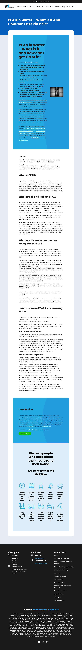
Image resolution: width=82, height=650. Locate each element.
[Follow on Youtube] (39, 642)
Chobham (27, 618)
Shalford (58, 630)
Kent (57, 624)
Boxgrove (60, 615)
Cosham (48, 618)
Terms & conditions (59, 600)
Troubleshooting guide (60, 576)
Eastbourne (26, 619)
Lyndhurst (70, 625)
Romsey (65, 628)
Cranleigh (53, 618)
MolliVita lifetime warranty (61, 570)
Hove (46, 624)
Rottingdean (71, 628)
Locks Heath (49, 625)
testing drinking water (34, 228)
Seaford (47, 630)
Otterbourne (37, 627)
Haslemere (52, 622)
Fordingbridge (69, 621)
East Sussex (44, 619)
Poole (9, 628)
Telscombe (31, 633)
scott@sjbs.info (45, 1)
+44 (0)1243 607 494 (41, 563)
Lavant (19, 625)
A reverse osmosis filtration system (29, 358)
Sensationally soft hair (60, 495)
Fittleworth (55, 621)
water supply (50, 162)
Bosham (44, 615)
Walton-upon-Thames (58, 633)
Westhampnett (40, 634)
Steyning (63, 631)
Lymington (65, 625)
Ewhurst (15, 621)
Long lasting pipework (22, 516)
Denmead (63, 618)
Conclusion (35, 62)
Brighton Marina (14, 616)
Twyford (37, 633)
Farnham (30, 621)
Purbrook (38, 628)
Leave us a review (59, 594)
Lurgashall (59, 625)
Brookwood (31, 616)
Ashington (52, 613)
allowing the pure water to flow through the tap (37, 372)
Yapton (54, 636)
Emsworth (70, 619)
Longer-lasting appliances (32, 496)
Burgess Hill (37, 616)
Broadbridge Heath (23, 616)
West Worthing (56, 634)
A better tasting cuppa (60, 517)
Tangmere (25, 633)
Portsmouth (26, 628)
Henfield (25, 624)
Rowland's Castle (14, 630)
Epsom (11, 621)
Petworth (71, 627)
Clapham (33, 618)
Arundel (47, 613)
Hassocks (57, 622)
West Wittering (48, 634)
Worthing (50, 636)
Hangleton (40, 622)
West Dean (27, 634)
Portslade (20, 628)
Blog (63, 6)
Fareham (20, 621)
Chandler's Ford (67, 616)
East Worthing (58, 619)
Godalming (12, 622)
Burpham (43, 616)
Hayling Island (68, 622)
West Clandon (20, 634)
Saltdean (27, 630)
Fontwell (60, 621)
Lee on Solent (31, 625)
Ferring (40, 621)
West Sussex (33, 634)
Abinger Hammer (14, 613)
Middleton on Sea (13, 627)
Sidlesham (22, 631)
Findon (44, 621)
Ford (64, 621)
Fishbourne (49, 621)
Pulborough (32, 628)
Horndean (36, 624)
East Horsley (38, 619)
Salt (47, 6)
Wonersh (37, 636)
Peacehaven (65, 627)
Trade (51, 6)
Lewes (36, 625)
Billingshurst (17, 615)
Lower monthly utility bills (22, 496)
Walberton (50, 633)
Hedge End (20, 624)
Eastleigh (64, 619)
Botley (48, 615)
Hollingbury (31, 624)
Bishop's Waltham (29, 615)
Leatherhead (24, 625)
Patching (59, 627)
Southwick (53, 631)
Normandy (31, 627)
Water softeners (21, 6)
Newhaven (25, 627)
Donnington (70, 618)
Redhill (48, 628)
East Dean (32, 619)
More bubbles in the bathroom (41, 517)
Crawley (59, 618)
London (54, 625)
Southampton (39, 631)
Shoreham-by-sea (14, 631)
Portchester (14, 628)
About (55, 555)
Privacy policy (58, 597)
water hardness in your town (46, 609)
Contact (68, 6)
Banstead (57, 613)
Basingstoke (69, 613)
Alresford (28, 613)
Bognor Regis (38, 615)
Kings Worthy (62, 624)
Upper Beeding (43, 633)
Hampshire (46, 622)
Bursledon (48, 616)
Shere (70, 630)
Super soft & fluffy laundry (50, 517)
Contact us (25, 433)
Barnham (63, 613)
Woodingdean (43, 636)
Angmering (42, 613)
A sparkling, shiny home (31, 517)
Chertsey (11, 618)
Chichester (16, 618)
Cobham (43, 618)
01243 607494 (36, 1)
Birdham (22, 615)
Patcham (54, 627)
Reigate (52, 628)
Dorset (15, 619)
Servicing (57, 6)
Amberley (36, 613)
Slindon (28, 631)
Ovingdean (43, 627)
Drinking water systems (36, 6)
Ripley (56, 628)
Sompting (33, 631)
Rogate (60, 628)
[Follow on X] (43, 642)
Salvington (32, 630)
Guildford (35, 622)
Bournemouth (54, 615)
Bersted (11, 615)
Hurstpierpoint (51, 624)
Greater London (28, 622)
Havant (62, 622)
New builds (57, 573)
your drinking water (51, 169)
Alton (32, 613)
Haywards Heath (13, 624)
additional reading (32, 430)
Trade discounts (58, 579)
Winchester (68, 634)
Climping (38, 618)
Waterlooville (13, 634)
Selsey (54, 630)
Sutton (21, 633)
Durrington (20, 619)
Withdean (28, 636)
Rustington (21, 630)
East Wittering (51, 619)
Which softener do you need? (62, 558)
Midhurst (20, 627)
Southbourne (47, 631)
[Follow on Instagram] (47, 642)
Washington (68, 633)
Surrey (17, 633)
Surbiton (13, 633)
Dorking (11, 619)
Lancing (15, 625)
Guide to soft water (59, 582)
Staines (58, 631)
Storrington (68, 631)
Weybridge (62, 634)
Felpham (35, 621)
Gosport (22, 622)
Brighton (70, 615)
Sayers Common (40, 630)
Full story (28, 62)
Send (50, 630)
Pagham (49, 627)
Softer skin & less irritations (41, 496)
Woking (33, 636)
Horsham (42, 624)
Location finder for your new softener (64, 567)
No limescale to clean (50, 495)
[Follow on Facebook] (34, 642)
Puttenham (43, 628)
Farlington (25, 621)
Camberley (54, 616)
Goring (17, 622)
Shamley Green (65, 630)
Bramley (65, 615)
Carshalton (60, 616)
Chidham (22, 618)
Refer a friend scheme (60, 591)
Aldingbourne (21, 613)
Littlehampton (42, 625)
